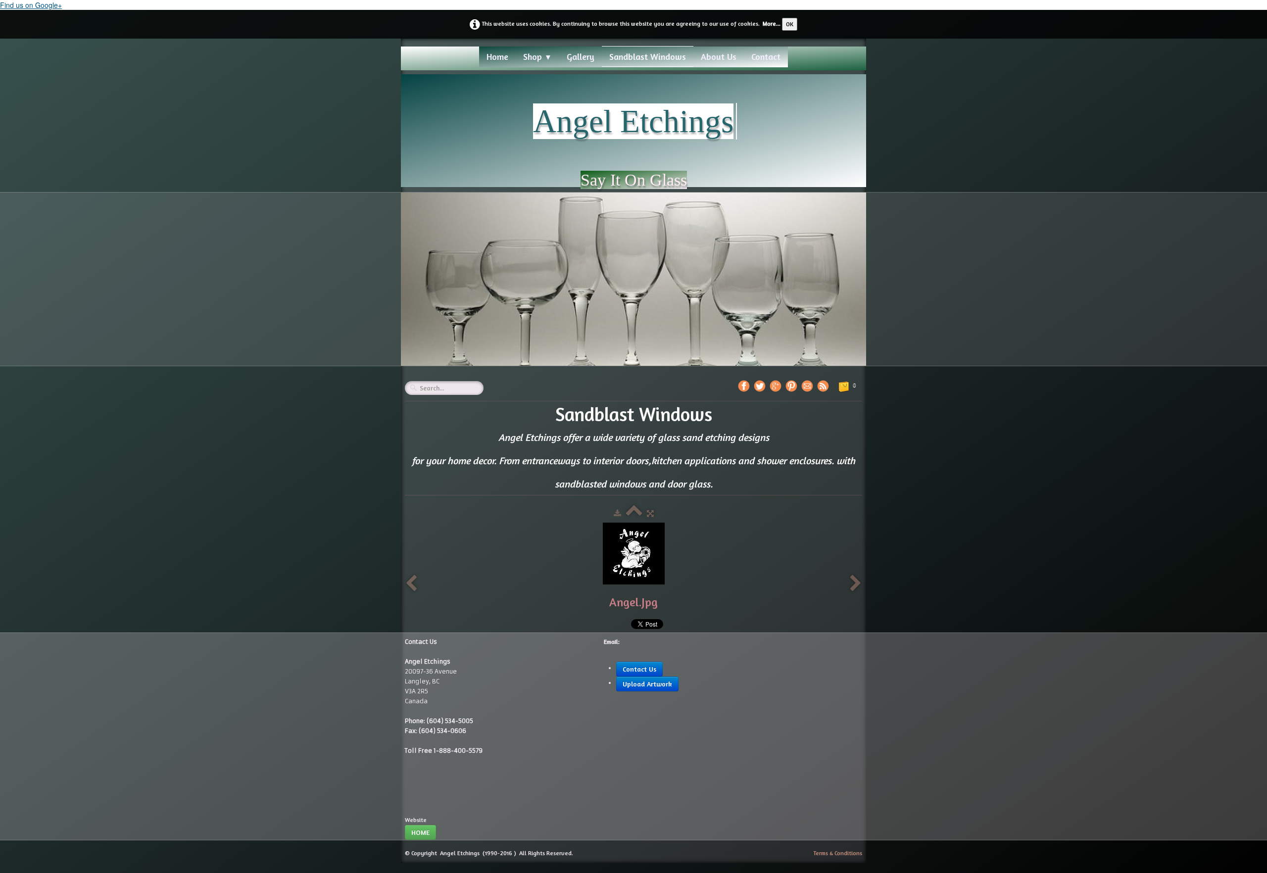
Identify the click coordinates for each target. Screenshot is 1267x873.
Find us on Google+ (31, 5)
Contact (765, 56)
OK (789, 24)
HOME (420, 832)
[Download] (617, 513)
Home (497, 56)
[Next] (855, 584)
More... (771, 23)
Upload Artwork (647, 683)
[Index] (634, 513)
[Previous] (411, 584)
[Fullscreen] (650, 513)
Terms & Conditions (837, 853)
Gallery (580, 56)
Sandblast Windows (647, 56)
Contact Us (639, 669)
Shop (537, 56)
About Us (718, 56)
